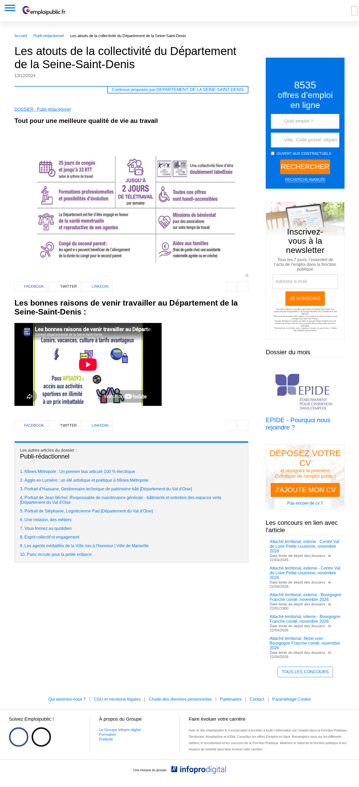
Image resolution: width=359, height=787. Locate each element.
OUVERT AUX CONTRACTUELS (304, 153)
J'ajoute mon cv (305, 490)
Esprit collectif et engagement (51, 537)
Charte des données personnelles (315, 329)
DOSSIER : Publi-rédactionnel (42, 109)
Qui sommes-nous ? (67, 699)
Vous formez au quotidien (48, 528)
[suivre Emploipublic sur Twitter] (41, 737)
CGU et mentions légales (117, 699)
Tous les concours (305, 672)
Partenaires (231, 699)
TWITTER (68, 286)
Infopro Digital (322, 321)
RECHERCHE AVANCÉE (305, 179)
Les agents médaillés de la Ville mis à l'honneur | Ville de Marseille (86, 546)
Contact (257, 699)
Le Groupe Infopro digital (120, 730)
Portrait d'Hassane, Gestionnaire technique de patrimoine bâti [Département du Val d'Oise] (108, 489)
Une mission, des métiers (47, 519)
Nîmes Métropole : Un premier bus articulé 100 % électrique (79, 471)
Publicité (106, 739)
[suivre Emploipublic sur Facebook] (18, 737)
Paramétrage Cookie (291, 699)
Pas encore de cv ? (305, 503)
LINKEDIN (100, 286)
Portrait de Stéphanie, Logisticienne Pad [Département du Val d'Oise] (88, 511)
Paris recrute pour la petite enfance (59, 554)
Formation (107, 734)
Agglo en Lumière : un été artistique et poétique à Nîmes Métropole (86, 480)
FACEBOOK (34, 286)
